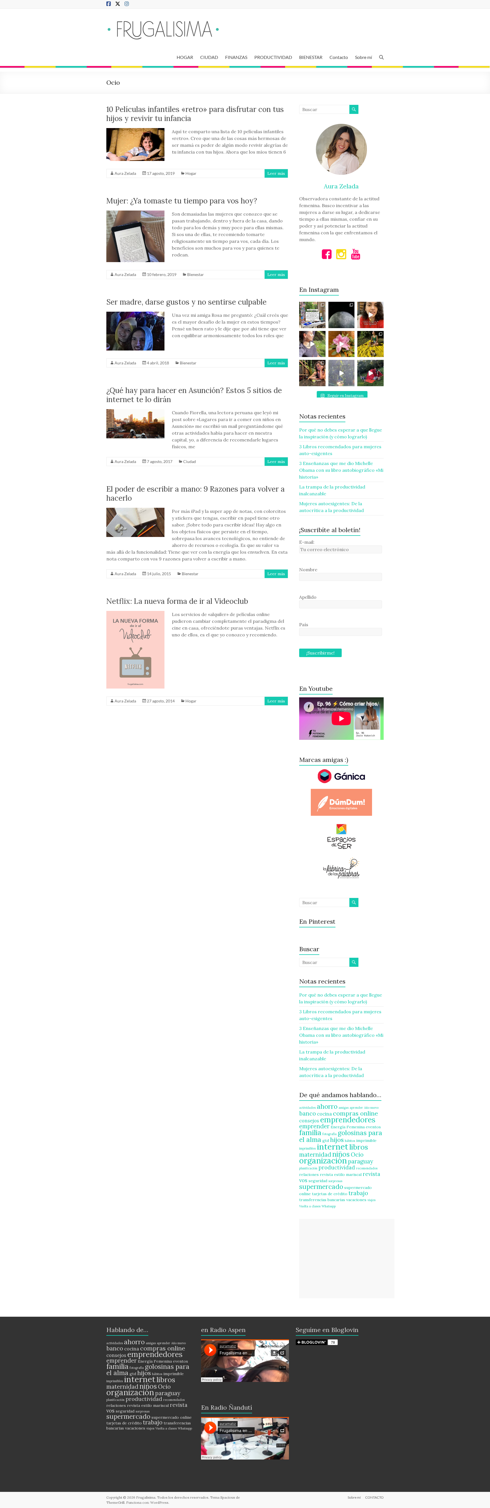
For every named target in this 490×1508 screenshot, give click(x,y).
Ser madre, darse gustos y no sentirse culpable (186, 302)
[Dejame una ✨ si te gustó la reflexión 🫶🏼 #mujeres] (312, 315)
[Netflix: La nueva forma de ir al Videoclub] (135, 614)
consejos (309, 1121)
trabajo (358, 1193)
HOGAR (185, 57)
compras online (355, 1113)
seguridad (318, 1180)
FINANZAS (236, 57)
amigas (344, 1108)
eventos (373, 1126)
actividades (307, 1108)
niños (341, 1154)
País (303, 624)
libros (358, 1147)
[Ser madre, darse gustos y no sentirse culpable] (135, 314)
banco (307, 1113)
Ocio (357, 1154)
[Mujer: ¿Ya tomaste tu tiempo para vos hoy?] (135, 213)
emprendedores (347, 1119)
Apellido (307, 597)
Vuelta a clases (309, 1206)
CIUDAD (209, 57)
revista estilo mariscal (341, 1174)
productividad (336, 1167)
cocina (324, 1114)
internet (332, 1146)
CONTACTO (374, 1497)
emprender (314, 1126)
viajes (371, 1200)
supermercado (321, 1186)
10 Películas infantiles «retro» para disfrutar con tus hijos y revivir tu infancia (195, 114)
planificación (308, 1168)
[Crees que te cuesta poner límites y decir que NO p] (370, 344)
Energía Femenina (348, 1126)
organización (323, 1160)
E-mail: (306, 542)
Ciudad (189, 461)
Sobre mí (363, 57)
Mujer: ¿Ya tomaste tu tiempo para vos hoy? (181, 200)
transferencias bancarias (322, 1199)
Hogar (191, 173)
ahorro (327, 1106)
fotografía (329, 1134)
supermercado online (171, 1417)
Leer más (276, 173)
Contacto (339, 57)
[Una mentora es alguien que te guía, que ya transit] (341, 373)
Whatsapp (329, 1206)
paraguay (360, 1161)
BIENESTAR (310, 57)
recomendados (366, 1168)
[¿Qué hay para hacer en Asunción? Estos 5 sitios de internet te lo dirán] (135, 412)
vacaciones (356, 1199)
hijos (337, 1140)
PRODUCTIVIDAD (273, 57)
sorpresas (335, 1181)
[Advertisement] (346, 1258)
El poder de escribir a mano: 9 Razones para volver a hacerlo (195, 493)
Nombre (308, 569)
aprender (356, 1108)
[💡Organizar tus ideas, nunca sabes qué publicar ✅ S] (370, 315)
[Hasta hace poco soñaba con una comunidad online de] (312, 344)
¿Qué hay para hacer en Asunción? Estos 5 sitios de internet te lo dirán (194, 395)
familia (310, 1132)
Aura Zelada (125, 173)
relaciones (309, 1174)
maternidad (315, 1154)
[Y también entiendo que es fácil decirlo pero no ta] (341, 344)
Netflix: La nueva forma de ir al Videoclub (177, 601)
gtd (325, 1140)
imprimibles (307, 1148)
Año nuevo (371, 1108)
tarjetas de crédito (329, 1193)
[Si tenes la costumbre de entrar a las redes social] (312, 373)
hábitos (350, 1141)
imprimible (366, 1140)
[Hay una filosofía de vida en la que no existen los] (341, 315)
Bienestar (195, 274)
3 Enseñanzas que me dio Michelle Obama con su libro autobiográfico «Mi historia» (341, 470)
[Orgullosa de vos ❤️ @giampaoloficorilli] (370, 373)
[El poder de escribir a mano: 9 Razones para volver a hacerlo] (135, 510)
